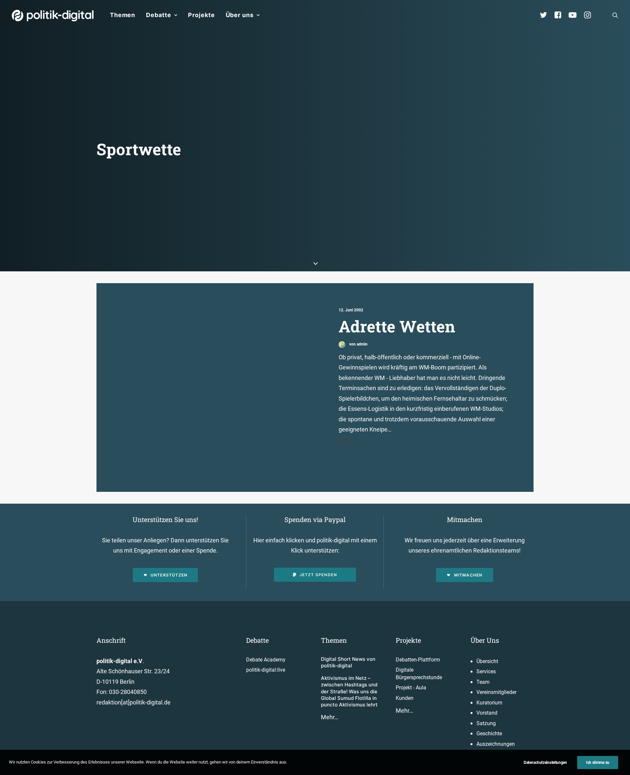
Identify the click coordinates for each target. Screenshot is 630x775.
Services (486, 671)
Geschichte (489, 733)
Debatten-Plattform (418, 660)
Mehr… (329, 717)
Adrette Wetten (397, 326)
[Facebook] (561, 15)
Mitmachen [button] (468, 575)
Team (483, 682)
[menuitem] (122, 15)
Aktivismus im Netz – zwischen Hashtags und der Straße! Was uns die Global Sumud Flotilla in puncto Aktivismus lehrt (349, 691)
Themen (122, 14)
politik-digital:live (265, 670)
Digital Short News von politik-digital (348, 662)
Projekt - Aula (411, 687)
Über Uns (485, 640)
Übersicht (487, 661)
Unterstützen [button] (169, 575)
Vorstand (486, 713)
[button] (615, 15)
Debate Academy (265, 660)
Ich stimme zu (597, 762)
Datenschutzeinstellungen (545, 762)
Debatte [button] (158, 14)
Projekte (201, 14)
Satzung (486, 723)
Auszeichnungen (495, 744)
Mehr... (347, 441)
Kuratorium (489, 703)
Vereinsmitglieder (496, 692)
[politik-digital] (53, 15)
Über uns (240, 14)
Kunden (404, 698)
